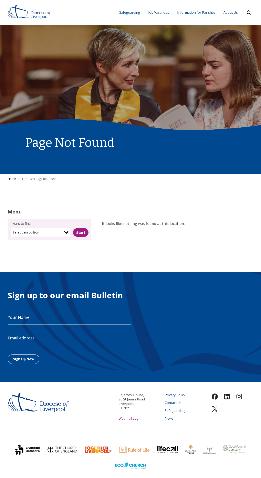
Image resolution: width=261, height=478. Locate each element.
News (169, 418)
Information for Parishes (196, 12)
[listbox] (40, 232)
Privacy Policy (175, 395)
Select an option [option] (26, 232)
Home (12, 179)
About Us (230, 12)
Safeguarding (129, 12)
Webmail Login (130, 418)
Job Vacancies (158, 12)
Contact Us (173, 403)
